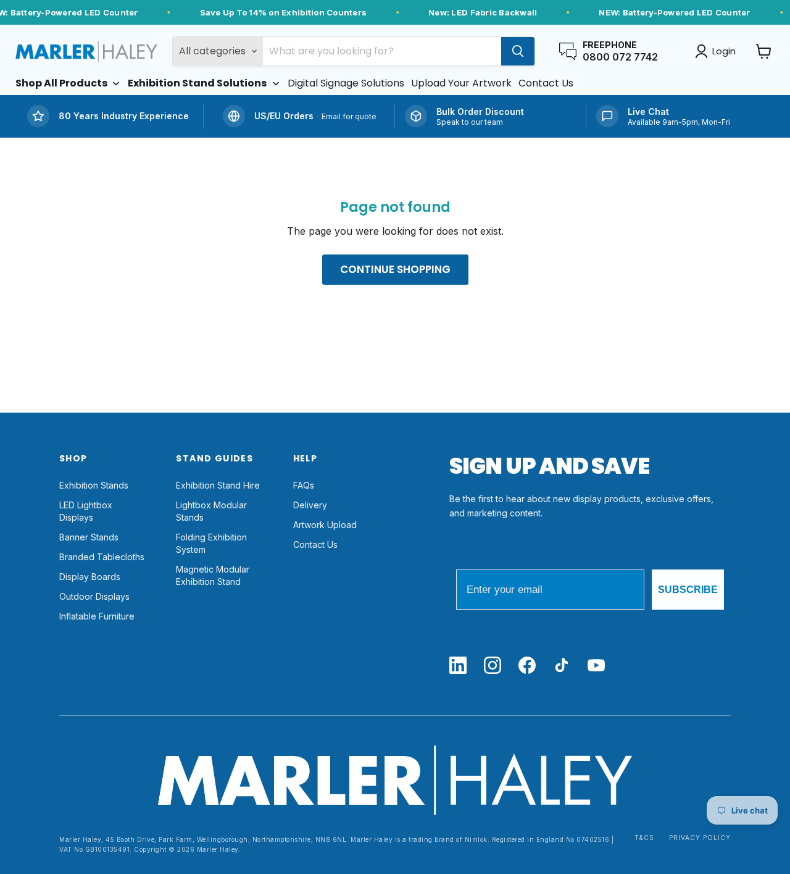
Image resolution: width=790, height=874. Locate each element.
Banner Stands (88, 537)
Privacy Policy (700, 837)
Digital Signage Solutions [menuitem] (346, 83)
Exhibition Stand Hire (218, 485)
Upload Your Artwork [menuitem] (461, 83)
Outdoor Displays (94, 596)
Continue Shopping (395, 269)
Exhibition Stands (93, 485)
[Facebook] (527, 666)
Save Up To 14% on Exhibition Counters (283, 12)
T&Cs (644, 837)
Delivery (310, 505)
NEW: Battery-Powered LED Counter (674, 12)
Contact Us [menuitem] (545, 83)
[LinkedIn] (458, 666)
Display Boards (89, 576)
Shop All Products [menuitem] (61, 83)
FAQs (303, 485)
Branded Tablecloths (101, 557)
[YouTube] (596, 666)
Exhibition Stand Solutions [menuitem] (197, 83)
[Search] (517, 51)
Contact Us (315, 544)
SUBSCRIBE (688, 589)
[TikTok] (561, 666)
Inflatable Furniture (97, 616)
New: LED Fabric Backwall (482, 12)
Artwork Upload (325, 524)
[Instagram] (492, 666)
